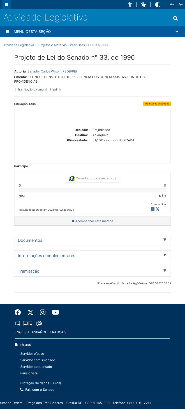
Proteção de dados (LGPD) (40, 383)
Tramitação (28, 271)
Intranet (24, 344)
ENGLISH (22, 332)
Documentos (30, 240)
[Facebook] (19, 312)
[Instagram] (43, 312)
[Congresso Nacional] (27, 323)
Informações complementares (46, 255)
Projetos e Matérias (52, 45)
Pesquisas (77, 45)
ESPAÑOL (39, 332)
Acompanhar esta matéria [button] (93, 221)
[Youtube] (54, 312)
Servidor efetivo (32, 353)
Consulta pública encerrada (95, 178)
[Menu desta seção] (7, 31)
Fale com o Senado (39, 389)
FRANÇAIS (58, 332)
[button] (130, 4)
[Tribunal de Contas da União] (38, 323)
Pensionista (29, 373)
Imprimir (55, 89)
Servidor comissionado (37, 360)
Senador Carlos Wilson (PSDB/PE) (52, 71)
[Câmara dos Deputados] (18, 323)
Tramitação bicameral (32, 89)
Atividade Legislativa (45, 17)
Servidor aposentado (36, 366)
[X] (157, 209)
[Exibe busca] (175, 18)
